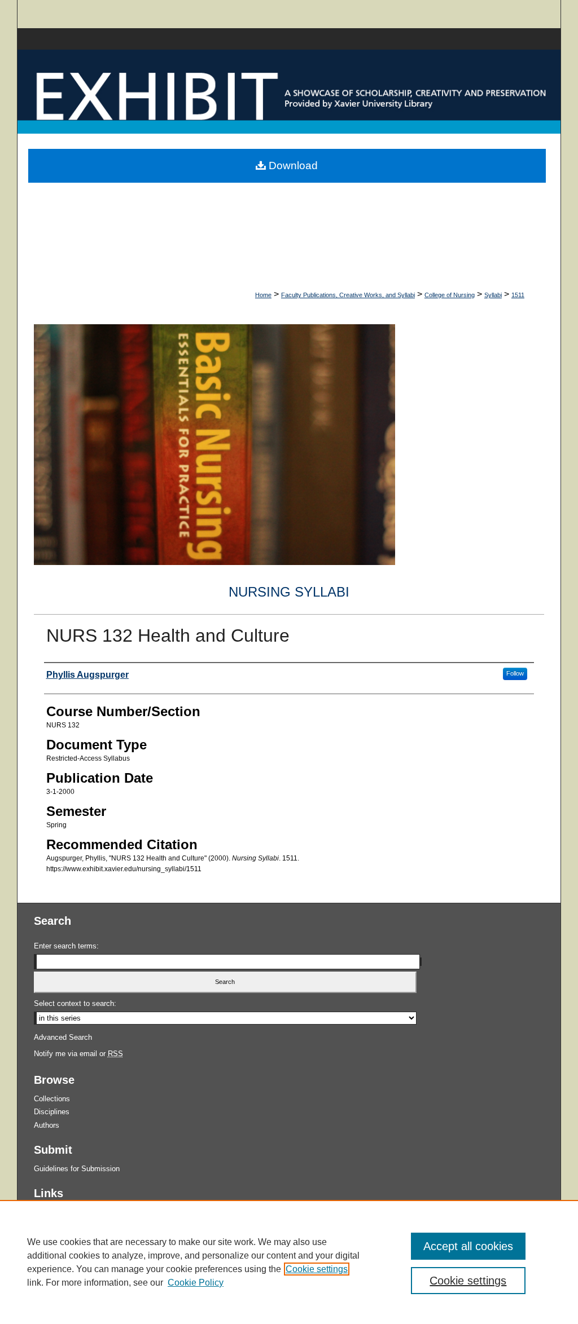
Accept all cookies (468, 1246)
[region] (289, 1262)
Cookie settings (317, 1269)
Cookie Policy (196, 1282)
